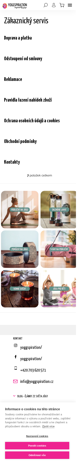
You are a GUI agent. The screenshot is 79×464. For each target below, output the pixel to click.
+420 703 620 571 (33, 370)
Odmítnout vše (37, 455)
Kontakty (12, 162)
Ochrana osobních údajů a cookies (32, 120)
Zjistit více (48, 426)
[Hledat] (46, 5)
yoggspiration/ (31, 359)
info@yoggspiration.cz (36, 382)
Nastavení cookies (37, 436)
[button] (39, 396)
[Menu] (70, 5)
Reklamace (13, 79)
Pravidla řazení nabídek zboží (28, 100)
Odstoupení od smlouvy (23, 58)
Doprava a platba (18, 38)
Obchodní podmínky (20, 141)
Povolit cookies (37, 445)
